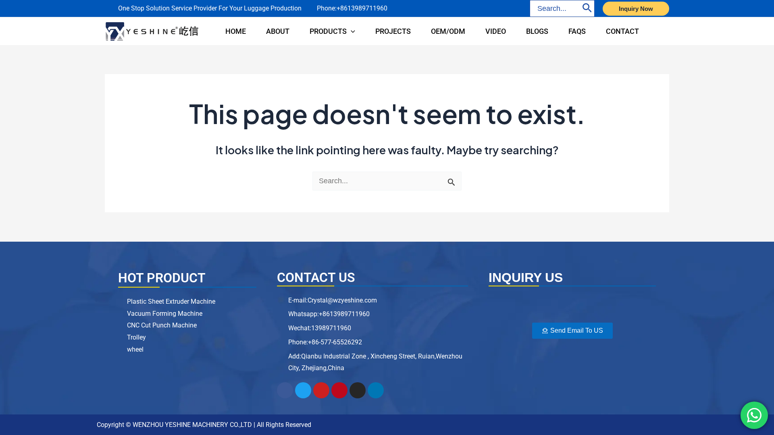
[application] (351, 31)
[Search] (587, 8)
